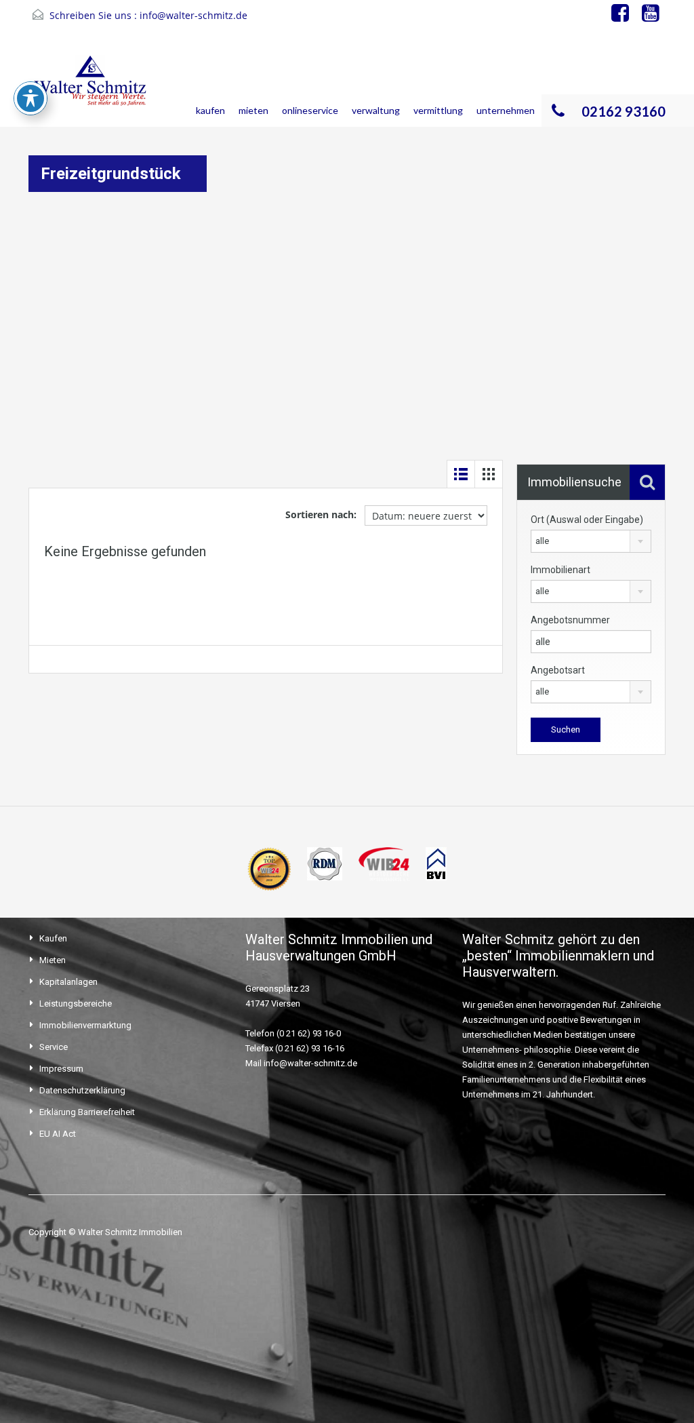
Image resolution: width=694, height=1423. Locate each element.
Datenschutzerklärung (82, 1090)
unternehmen (505, 110)
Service (53, 1047)
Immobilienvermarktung (85, 1025)
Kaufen (53, 938)
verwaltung (376, 110)
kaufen (210, 110)
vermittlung (438, 110)
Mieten (52, 960)
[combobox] (591, 541)
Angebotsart (558, 670)
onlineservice (310, 110)
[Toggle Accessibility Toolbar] (30, 98)
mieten (253, 110)
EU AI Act (57, 1134)
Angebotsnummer (570, 620)
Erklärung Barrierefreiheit (87, 1112)
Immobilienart (560, 569)
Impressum (61, 1069)
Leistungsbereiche (75, 1003)
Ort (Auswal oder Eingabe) (587, 519)
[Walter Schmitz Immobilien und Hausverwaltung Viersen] (93, 89)
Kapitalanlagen (68, 982)
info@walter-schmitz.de (193, 15)
